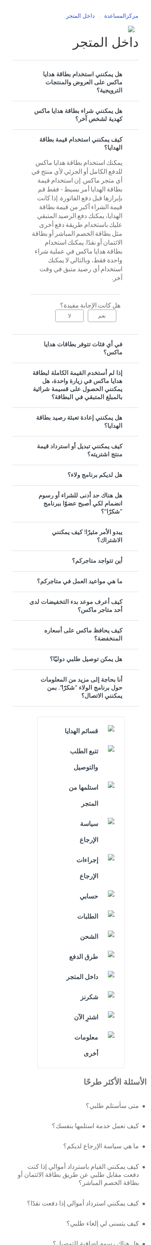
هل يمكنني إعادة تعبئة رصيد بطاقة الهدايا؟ (79, 422)
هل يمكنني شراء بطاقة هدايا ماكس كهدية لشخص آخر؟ (78, 115)
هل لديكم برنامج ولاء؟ (95, 475)
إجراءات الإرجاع (87, 868)
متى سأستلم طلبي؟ (112, 1106)
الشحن (89, 936)
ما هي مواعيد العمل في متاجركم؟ (79, 581)
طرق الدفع (83, 957)
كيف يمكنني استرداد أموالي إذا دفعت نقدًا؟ (83, 1203)
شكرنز (89, 997)
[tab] (75, 82)
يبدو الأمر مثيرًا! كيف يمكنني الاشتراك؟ (87, 536)
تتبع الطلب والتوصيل (84, 759)
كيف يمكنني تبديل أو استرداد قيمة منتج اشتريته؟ (79, 450)
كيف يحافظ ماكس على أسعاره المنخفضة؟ (83, 635)
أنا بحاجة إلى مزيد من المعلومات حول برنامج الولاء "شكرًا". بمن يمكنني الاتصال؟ (81, 688)
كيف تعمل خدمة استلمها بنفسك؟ (95, 1126)
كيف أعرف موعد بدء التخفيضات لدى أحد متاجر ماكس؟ (75, 606)
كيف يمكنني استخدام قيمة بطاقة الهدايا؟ (80, 144)
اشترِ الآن (86, 1017)
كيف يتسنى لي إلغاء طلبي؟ (102, 1223)
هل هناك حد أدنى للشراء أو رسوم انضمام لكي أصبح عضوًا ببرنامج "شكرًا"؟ (80, 504)
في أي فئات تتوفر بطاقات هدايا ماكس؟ (83, 348)
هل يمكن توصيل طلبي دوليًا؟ (86, 659)
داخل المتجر (80, 16)
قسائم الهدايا (81, 731)
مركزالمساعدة (121, 16)
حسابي (89, 896)
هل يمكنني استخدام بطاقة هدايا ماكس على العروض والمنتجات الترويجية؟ (82, 82)
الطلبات (87, 916)
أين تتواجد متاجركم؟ (97, 561)
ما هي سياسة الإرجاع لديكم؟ (101, 1146)
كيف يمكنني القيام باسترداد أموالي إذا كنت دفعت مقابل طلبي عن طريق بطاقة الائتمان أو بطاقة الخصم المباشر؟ (78, 1175)
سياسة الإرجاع (89, 832)
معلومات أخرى (86, 1045)
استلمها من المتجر (83, 795)
